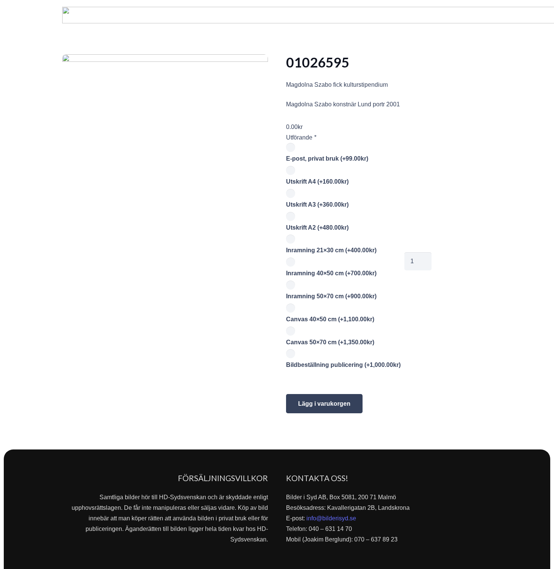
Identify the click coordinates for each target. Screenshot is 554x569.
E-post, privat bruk (327, 158)
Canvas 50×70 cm (330, 342)
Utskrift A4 (317, 181)
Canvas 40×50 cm (330, 319)
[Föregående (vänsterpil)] (13, 285)
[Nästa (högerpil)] (541, 285)
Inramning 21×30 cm (331, 250)
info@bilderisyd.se (331, 518)
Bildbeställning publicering (343, 365)
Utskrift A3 (317, 204)
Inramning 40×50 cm (331, 273)
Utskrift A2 (317, 227)
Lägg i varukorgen (324, 403)
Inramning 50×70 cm (331, 296)
